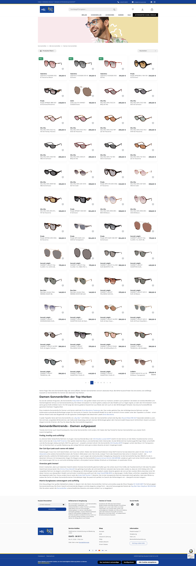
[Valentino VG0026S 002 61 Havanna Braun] (53, 64)
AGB (100, 534)
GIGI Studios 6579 (116, 443)
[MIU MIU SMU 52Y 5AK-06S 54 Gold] (143, 172)
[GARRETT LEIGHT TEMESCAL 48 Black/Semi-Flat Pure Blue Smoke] (53, 362)
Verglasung (133, 534)
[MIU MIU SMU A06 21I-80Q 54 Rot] (83, 145)
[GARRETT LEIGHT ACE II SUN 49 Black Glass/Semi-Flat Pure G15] (143, 280)
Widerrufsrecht (103, 542)
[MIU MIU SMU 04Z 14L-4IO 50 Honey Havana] (53, 118)
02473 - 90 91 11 (75, 536)
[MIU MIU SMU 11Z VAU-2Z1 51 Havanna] (143, 145)
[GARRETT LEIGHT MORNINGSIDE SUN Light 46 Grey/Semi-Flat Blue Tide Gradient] (53, 307)
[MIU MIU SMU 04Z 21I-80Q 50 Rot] (113, 91)
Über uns (132, 536)
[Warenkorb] (152, 9)
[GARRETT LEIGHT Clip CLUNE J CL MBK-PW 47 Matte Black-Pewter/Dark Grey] (83, 253)
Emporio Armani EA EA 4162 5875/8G (108, 458)
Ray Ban (77, 418)
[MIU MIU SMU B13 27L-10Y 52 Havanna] (53, 199)
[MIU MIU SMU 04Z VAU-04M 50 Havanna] (143, 118)
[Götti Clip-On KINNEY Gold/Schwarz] (83, 91)
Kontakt (101, 531)
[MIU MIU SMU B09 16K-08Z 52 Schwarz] (53, 172)
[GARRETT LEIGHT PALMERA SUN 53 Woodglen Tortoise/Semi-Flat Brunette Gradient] (113, 280)
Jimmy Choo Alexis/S (67, 469)
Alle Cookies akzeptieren (147, 562)
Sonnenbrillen (62, 488)
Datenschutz (50, 556)
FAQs (100, 539)
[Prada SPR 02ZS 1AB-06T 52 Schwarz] (113, 226)
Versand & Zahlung (105, 536)
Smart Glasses (103, 544)
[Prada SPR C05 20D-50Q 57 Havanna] (113, 172)
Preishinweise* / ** (135, 531)
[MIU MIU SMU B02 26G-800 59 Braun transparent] (113, 199)
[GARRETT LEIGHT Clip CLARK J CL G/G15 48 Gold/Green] (53, 253)
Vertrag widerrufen (138, 543)
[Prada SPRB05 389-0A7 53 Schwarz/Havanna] (53, 91)
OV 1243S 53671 (138, 484)
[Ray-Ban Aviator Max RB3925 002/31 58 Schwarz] (53, 280)
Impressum (41, 556)
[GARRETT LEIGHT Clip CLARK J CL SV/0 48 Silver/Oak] (143, 226)
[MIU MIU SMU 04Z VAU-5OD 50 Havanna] (83, 118)
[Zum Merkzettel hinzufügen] (62, 68)
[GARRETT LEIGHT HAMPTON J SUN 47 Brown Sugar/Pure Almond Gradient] (83, 362)
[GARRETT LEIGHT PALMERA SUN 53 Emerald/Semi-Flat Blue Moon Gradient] (83, 335)
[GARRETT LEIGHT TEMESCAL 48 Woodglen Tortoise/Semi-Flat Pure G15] (143, 335)
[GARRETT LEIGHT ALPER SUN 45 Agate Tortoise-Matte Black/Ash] (53, 335)
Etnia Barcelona (108, 414)
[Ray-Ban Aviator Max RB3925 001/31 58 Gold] (83, 280)
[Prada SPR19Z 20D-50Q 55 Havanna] (53, 226)
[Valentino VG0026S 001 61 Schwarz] (83, 64)
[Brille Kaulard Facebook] (151, 2)
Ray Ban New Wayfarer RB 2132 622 (143, 486)
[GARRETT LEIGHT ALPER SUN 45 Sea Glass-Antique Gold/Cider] (113, 307)
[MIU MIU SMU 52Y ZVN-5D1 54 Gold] (83, 172)
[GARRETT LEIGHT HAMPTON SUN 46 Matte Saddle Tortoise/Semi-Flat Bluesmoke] (83, 307)
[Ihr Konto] (142, 9)
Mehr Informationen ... (44, 562)
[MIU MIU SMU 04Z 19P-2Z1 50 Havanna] (113, 118)
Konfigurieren (129, 562)
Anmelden (52, 509)
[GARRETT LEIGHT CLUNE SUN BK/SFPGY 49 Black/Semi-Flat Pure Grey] (113, 253)
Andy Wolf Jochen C (85, 475)
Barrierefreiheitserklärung (138, 539)
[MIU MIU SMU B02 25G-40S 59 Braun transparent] (143, 199)
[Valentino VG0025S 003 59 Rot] (113, 64)
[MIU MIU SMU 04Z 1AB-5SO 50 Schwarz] (143, 91)
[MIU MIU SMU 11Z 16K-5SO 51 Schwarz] (113, 145)
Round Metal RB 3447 (129, 418)
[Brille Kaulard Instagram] (154, 2)
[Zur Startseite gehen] (47, 9)
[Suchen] (114, 9)
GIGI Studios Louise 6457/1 (102, 439)
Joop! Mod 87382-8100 (104, 473)
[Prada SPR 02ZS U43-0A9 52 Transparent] (83, 226)
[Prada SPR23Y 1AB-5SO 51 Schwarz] (83, 199)
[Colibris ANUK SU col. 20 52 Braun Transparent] (143, 362)
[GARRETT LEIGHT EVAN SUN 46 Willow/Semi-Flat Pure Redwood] (113, 335)
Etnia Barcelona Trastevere (91, 410)
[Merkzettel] (133, 9)
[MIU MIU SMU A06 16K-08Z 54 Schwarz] (53, 145)
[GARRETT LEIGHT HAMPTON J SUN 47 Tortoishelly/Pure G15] (113, 362)
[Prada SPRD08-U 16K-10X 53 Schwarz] (143, 64)
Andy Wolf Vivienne (60, 441)
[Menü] (193, 549)
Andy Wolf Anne (77, 401)
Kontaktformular (84, 542)
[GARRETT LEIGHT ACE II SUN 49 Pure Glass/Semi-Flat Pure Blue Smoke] (143, 307)
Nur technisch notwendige (109, 562)
